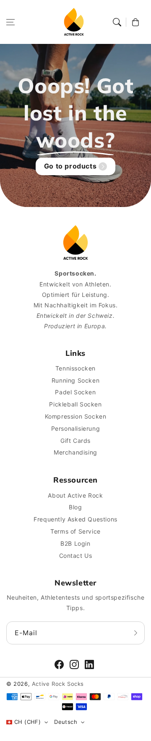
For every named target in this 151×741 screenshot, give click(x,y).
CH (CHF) (27, 721)
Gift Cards (75, 440)
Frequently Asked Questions (75, 519)
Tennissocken (75, 368)
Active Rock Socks (58, 683)
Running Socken (75, 380)
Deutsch (65, 721)
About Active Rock (75, 495)
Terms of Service (75, 531)
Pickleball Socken (75, 404)
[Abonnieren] (135, 632)
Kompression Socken (76, 416)
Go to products (70, 166)
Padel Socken (75, 392)
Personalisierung (75, 428)
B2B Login (75, 543)
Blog (75, 507)
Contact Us (75, 555)
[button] (10, 22)
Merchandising (75, 452)
